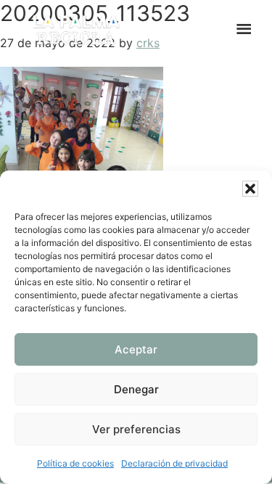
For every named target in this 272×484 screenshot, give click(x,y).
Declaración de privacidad (174, 463)
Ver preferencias (136, 429)
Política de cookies (75, 463)
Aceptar (136, 349)
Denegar (136, 389)
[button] (250, 188)
